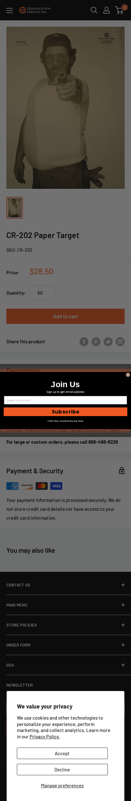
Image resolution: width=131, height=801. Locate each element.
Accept (62, 753)
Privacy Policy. (45, 736)
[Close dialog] (128, 375)
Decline (62, 769)
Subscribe (65, 411)
